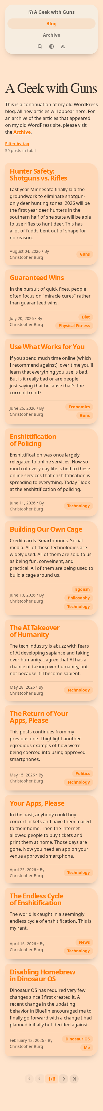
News (84, 942)
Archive (51, 35)
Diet (86, 317)
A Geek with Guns (54, 12)
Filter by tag (17, 143)
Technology (78, 505)
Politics (83, 773)
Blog (51, 23)
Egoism (82, 589)
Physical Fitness (74, 325)
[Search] (40, 46)
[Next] (63, 1078)
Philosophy (79, 598)
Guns (85, 254)
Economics (79, 406)
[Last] (74, 1078)
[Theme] (51, 46)
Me (87, 1047)
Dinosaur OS (78, 1039)
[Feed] (63, 46)
